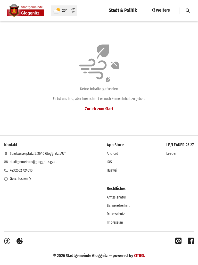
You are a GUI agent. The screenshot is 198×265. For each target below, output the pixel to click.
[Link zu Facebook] (191, 241)
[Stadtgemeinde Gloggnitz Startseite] (25, 10)
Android (112, 153)
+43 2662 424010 (21, 170)
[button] (21, 178)
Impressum (115, 222)
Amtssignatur (116, 197)
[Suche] (188, 10)
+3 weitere (160, 10)
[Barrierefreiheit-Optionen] (7, 241)
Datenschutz (116, 214)
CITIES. (139, 255)
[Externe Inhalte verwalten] (19, 241)
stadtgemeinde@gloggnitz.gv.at (33, 162)
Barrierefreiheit (118, 205)
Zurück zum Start (99, 108)
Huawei (112, 170)
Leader (171, 153)
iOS (109, 162)
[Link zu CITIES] (178, 241)
